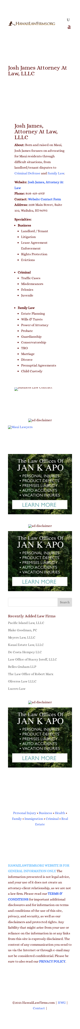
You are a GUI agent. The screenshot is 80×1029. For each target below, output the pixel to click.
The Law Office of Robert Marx (30, 674)
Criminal (52, 819)
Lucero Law (17, 689)
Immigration (33, 819)
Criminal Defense (27, 173)
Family (17, 819)
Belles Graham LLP (22, 667)
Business (45, 813)
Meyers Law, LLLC (21, 637)
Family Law (56, 173)
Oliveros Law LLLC (22, 681)
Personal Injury (24, 813)
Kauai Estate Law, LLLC (26, 645)
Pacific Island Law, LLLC (26, 623)
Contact (39, 1008)
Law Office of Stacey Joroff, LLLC (32, 659)
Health (60, 813)
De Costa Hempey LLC (25, 652)
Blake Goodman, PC (22, 630)
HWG (62, 1003)
